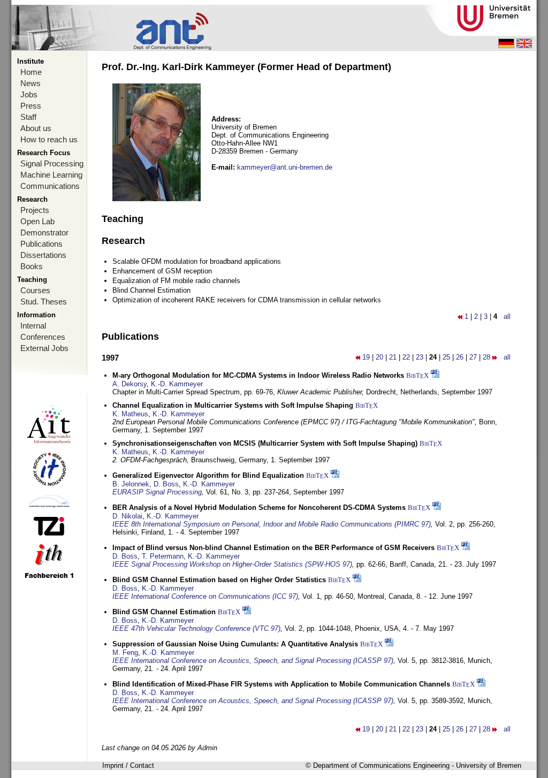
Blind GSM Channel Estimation (164, 612)
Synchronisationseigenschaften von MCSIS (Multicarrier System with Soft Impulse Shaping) (264, 443)
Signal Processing (51, 163)
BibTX (417, 375)
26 (459, 357)
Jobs (28, 94)
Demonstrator (44, 232)
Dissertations (43, 255)
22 (406, 357)
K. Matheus (130, 414)
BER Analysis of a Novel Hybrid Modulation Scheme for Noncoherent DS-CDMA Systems (259, 508)
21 (393, 357)
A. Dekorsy (129, 384)
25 (446, 357)
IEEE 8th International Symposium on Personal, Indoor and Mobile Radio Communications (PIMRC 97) (271, 524)
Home (31, 72)
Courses (35, 290)
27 (473, 357)
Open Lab (37, 221)
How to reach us (49, 139)
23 (419, 357)
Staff (28, 116)
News (30, 83)
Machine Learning (51, 174)
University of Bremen (488, 765)
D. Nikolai (127, 516)
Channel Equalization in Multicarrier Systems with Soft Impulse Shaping (232, 405)
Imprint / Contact (128, 765)
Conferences (42, 336)
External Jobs (44, 348)
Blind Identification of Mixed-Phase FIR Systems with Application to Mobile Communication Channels (281, 684)
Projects (34, 210)
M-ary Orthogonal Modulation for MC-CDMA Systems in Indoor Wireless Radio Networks (258, 375)
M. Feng (125, 653)
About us (35, 128)
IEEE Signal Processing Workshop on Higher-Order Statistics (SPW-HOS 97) (232, 564)
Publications (41, 243)
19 (366, 357)
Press (30, 105)
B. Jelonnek (130, 484)
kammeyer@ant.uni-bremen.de (284, 167)
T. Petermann (163, 556)
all (507, 316)
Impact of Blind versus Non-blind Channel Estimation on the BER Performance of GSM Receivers (273, 548)
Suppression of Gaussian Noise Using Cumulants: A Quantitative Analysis (235, 644)
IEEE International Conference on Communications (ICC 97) (205, 596)
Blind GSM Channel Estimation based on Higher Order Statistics (219, 580)
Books (31, 266)
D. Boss (166, 484)
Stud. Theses (43, 301)
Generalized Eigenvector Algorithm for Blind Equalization (208, 475)
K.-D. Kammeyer (177, 384)
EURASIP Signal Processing (157, 492)
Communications (50, 185)
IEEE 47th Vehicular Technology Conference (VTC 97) (196, 628)
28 (486, 357)
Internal (33, 325)
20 (379, 357)
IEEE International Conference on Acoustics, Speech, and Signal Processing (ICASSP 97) (252, 661)
